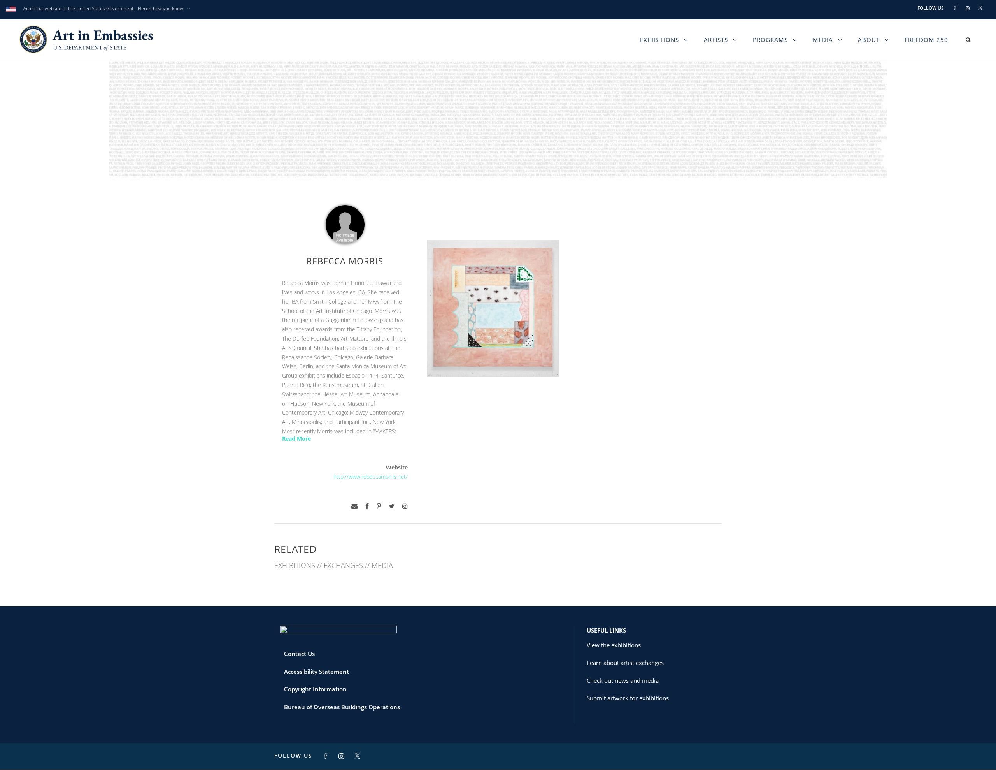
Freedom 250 (926, 40)
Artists (716, 40)
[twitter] (392, 506)
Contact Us (299, 653)
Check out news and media (623, 680)
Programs (770, 40)
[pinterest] (379, 506)
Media (823, 40)
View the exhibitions (614, 645)
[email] (354, 506)
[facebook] (367, 506)
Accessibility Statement (316, 671)
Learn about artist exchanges (625, 662)
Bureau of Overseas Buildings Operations (342, 707)
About (869, 40)
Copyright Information (315, 689)
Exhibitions (659, 40)
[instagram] (405, 506)
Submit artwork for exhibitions (628, 698)
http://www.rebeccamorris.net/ (370, 476)
